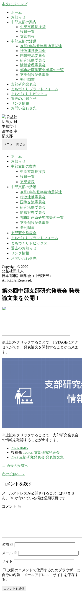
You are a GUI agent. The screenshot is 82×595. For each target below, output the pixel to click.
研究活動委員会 (33, 60)
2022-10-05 (19, 448)
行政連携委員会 (33, 51)
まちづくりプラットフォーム (34, 89)
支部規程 (27, 36)
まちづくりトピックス (29, 94)
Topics (27, 452)
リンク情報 (20, 103)
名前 (8, 544)
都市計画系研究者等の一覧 (42, 70)
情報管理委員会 (33, 65)
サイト (7, 561)
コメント (11, 506)
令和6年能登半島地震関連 (41, 46)
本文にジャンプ (14, 4)
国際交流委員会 (33, 55)
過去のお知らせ (23, 99)
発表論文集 (55, 457)
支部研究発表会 (23, 84)
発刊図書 (27, 79)
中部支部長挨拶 (33, 27)
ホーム (16, 12)
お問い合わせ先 (23, 108)
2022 (14, 457)
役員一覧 (27, 32)
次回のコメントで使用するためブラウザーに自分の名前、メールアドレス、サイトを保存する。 (41, 575)
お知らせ (18, 17)
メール (9, 553)
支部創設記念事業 (34, 75)
